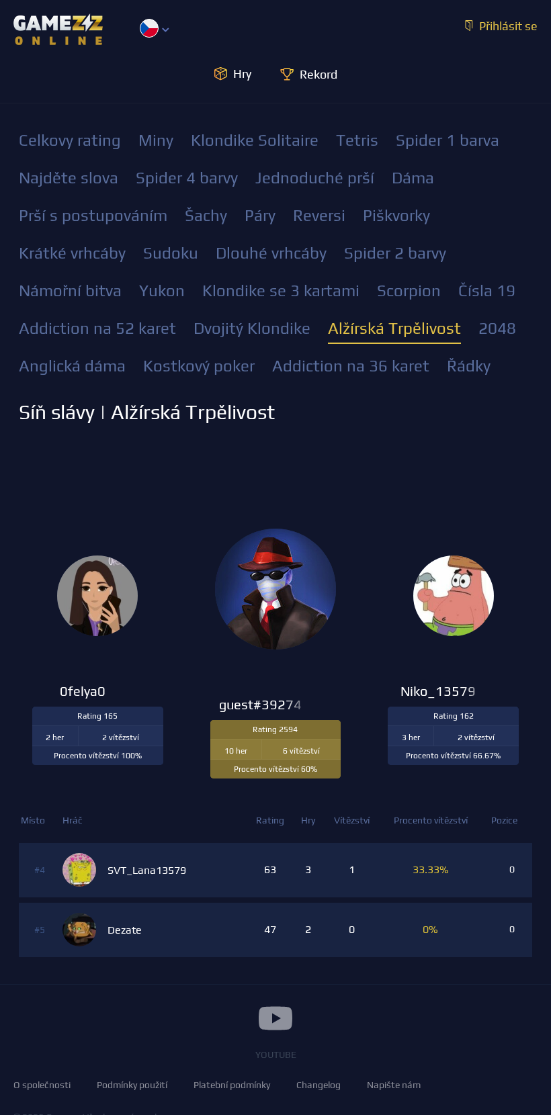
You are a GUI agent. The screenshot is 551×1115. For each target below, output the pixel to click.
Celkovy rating (70, 140)
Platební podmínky (232, 1084)
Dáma (413, 178)
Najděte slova (68, 178)
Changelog (318, 1084)
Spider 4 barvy (187, 178)
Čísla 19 (486, 290)
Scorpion (409, 290)
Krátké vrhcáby (72, 253)
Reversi (319, 215)
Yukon (162, 290)
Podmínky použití (132, 1084)
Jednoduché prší (314, 178)
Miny (155, 140)
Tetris (357, 140)
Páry (260, 215)
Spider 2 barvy (395, 253)
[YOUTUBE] (275, 1018)
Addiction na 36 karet (350, 366)
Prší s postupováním (93, 215)
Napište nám (394, 1084)
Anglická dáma (72, 366)
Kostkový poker (199, 366)
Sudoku (170, 253)
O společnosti (42, 1084)
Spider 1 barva (447, 140)
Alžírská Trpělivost (394, 328)
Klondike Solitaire (255, 140)
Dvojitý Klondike (252, 328)
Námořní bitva (70, 290)
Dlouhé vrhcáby (271, 253)
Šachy (206, 215)
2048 (497, 328)
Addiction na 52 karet (97, 328)
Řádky (469, 366)
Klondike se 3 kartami (280, 290)
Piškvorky (396, 215)
